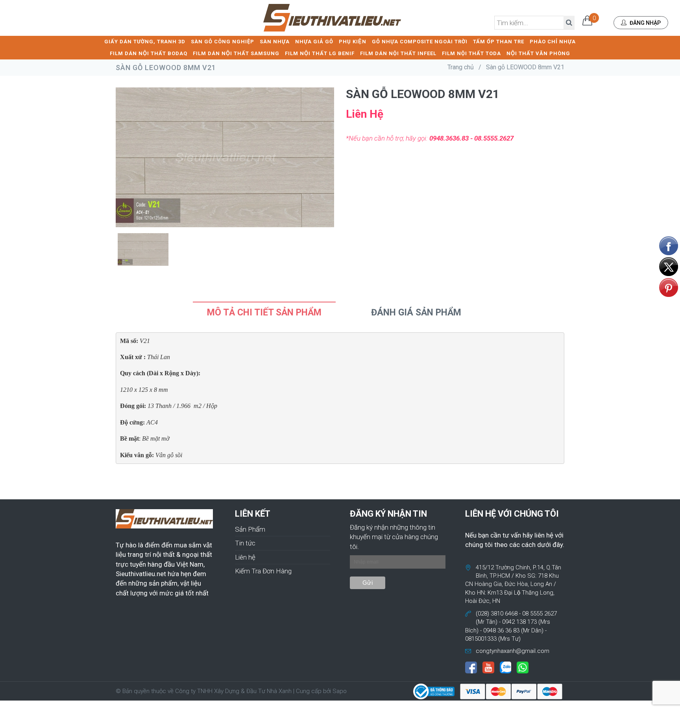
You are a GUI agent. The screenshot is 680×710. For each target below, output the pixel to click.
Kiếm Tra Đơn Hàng (263, 571)
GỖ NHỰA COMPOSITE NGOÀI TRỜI (420, 41)
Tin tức (245, 543)
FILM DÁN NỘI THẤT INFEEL (398, 53)
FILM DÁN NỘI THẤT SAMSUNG (236, 53)
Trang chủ (460, 67)
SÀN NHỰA (275, 41)
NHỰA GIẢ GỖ (314, 41)
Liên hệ (245, 557)
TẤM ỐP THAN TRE (498, 41)
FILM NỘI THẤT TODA (471, 53)
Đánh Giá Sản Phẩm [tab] (416, 312)
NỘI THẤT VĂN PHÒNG (538, 53)
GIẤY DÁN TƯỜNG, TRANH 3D (144, 41)
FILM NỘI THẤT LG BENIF (320, 53)
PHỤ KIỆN (352, 41)
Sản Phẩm (250, 529)
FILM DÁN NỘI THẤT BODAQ (148, 53)
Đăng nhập (644, 23)
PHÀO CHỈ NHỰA (553, 41)
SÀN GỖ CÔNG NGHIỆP (222, 41)
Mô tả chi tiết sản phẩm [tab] (264, 312)
